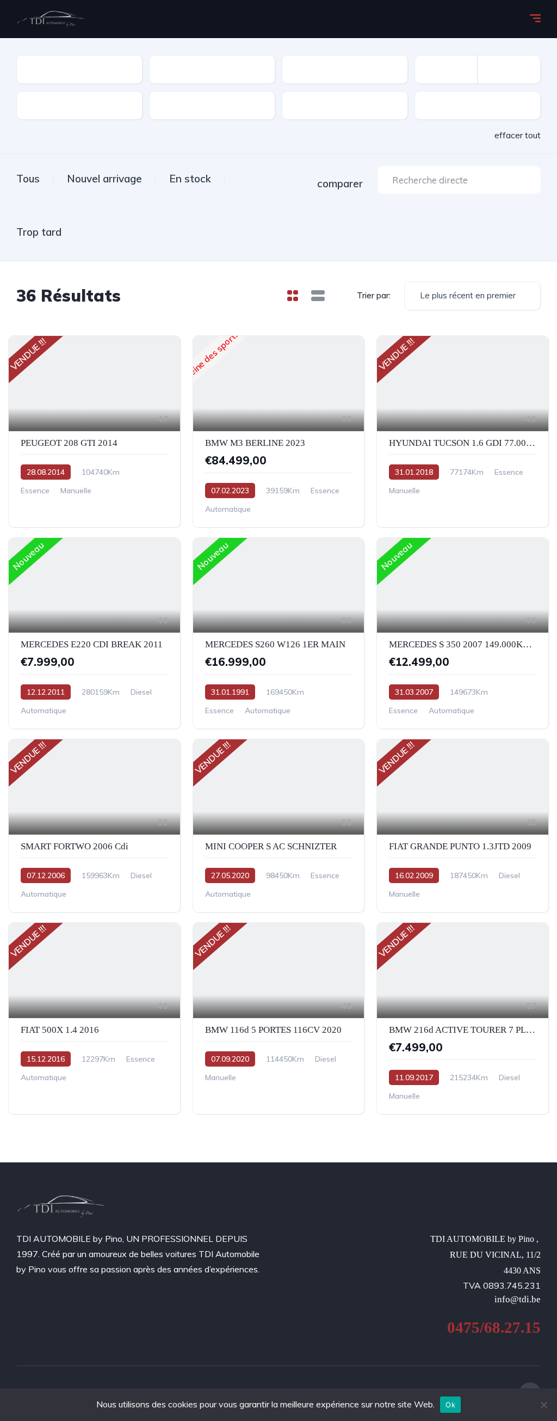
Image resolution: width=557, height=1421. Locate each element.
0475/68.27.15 (494, 1327)
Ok (450, 1404)
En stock (190, 178)
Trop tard (38, 231)
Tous (28, 178)
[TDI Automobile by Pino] (50, 19)
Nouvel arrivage (104, 178)
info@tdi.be (517, 1299)
